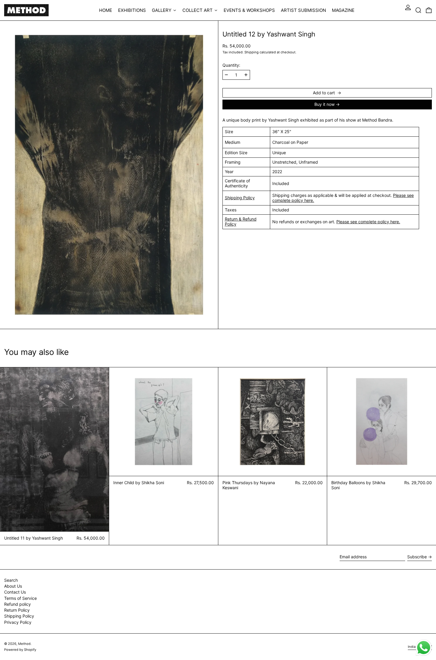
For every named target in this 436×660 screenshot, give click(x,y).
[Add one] (246, 74)
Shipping (251, 52)
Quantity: (231, 65)
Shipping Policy (240, 197)
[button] (418, 10)
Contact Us (15, 591)
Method (24, 644)
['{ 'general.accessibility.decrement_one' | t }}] (226, 74)
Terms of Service (20, 598)
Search (11, 580)
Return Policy (17, 610)
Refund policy (17, 604)
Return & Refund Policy (241, 221)
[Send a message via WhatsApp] (423, 647)
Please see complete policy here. (368, 221)
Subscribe (417, 556)
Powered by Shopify (20, 650)
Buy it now (324, 104)
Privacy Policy (17, 622)
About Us (13, 586)
